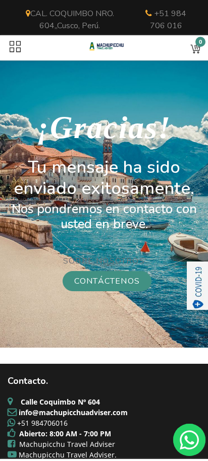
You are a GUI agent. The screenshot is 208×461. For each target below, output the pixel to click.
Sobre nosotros (104, 261)
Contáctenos (107, 281)
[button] (195, 48)
